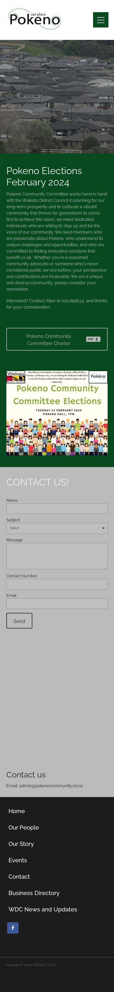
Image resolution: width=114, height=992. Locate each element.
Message (14, 540)
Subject (13, 519)
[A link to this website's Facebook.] (13, 928)
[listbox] (57, 528)
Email (11, 595)
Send (19, 620)
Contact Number (21, 575)
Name (12, 500)
